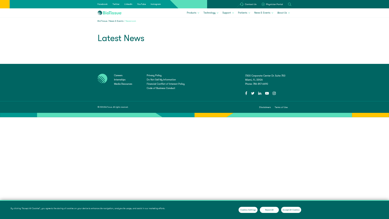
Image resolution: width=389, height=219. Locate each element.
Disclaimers (265, 107)
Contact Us (250, 4)
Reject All (269, 210)
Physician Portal (274, 4)
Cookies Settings (248, 210)
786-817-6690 (260, 84)
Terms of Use (281, 107)
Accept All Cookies (291, 210)
